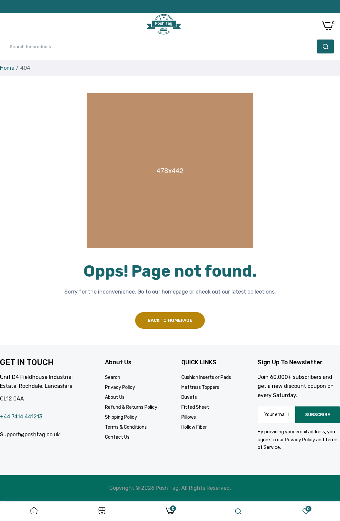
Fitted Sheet (195, 407)
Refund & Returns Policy (131, 407)
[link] (34, 511)
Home (7, 68)
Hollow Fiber (194, 427)
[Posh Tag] (163, 26)
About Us (115, 397)
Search (112, 377)
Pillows (188, 417)
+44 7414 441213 (21, 416)
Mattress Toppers (200, 387)
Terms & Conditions (126, 427)
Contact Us (117, 437)
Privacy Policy (120, 387)
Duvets (189, 397)
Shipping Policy (121, 417)
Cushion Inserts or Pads (206, 377)
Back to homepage (170, 320)
